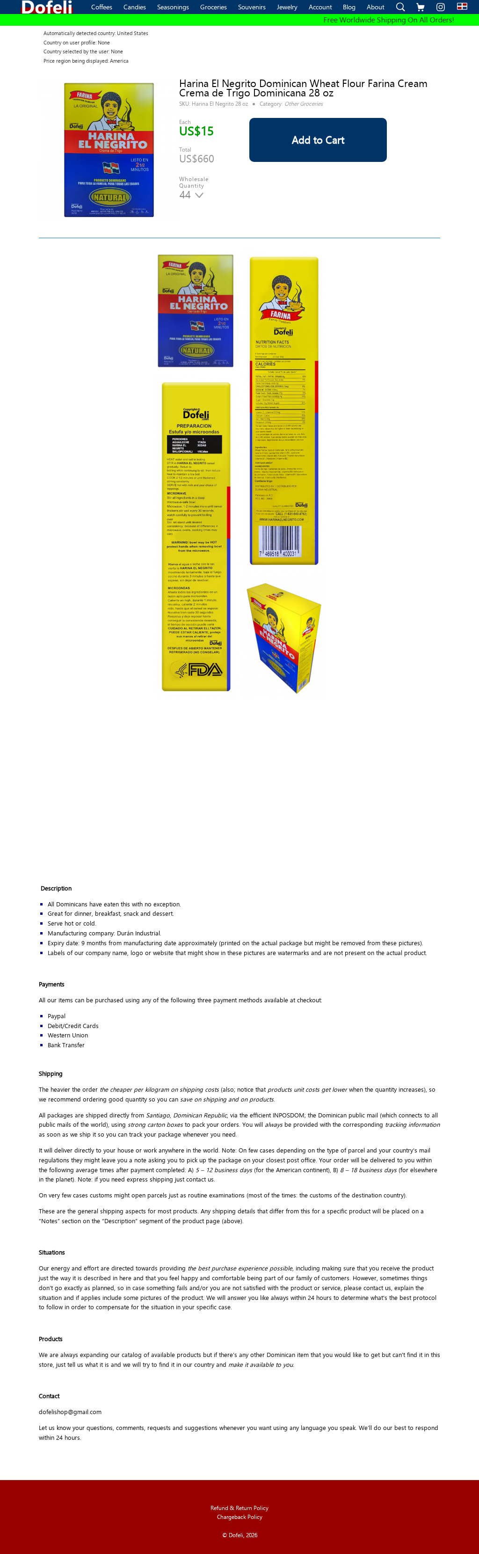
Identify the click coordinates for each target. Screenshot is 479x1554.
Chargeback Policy (239, 1516)
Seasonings (173, 6)
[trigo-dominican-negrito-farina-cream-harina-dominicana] (109, 150)
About (376, 6)
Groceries (213, 6)
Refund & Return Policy (239, 1507)
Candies (134, 6)
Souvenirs (252, 6)
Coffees (101, 6)
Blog (349, 6)
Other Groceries (303, 103)
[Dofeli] (47, 7)
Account (320, 6)
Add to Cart (318, 139)
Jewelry (287, 6)
